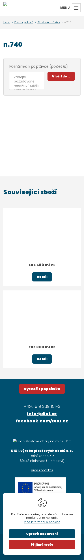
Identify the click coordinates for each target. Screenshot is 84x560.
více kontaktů (42, 470)
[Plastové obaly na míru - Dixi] (5, 7)
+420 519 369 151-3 (42, 406)
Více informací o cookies (42, 522)
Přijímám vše (42, 544)
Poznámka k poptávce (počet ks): (38, 66)
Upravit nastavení (42, 533)
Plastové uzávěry (48, 22)
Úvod (6, 22)
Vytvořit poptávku (42, 388)
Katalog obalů (23, 22)
